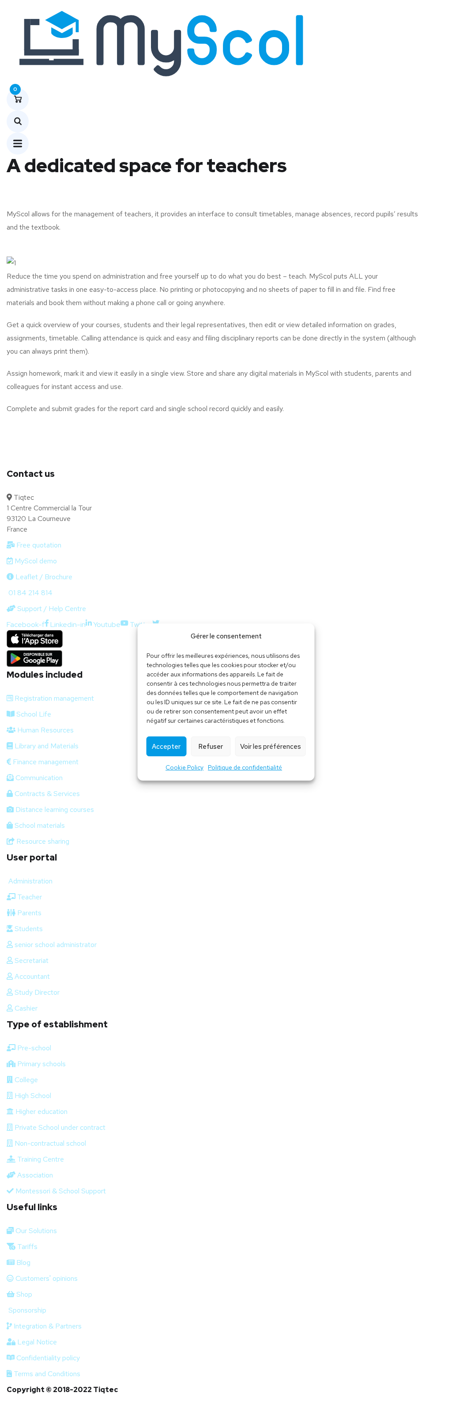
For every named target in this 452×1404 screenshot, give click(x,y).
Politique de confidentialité (245, 767)
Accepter (166, 746)
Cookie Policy (184, 767)
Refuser (210, 746)
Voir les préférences (270, 746)
